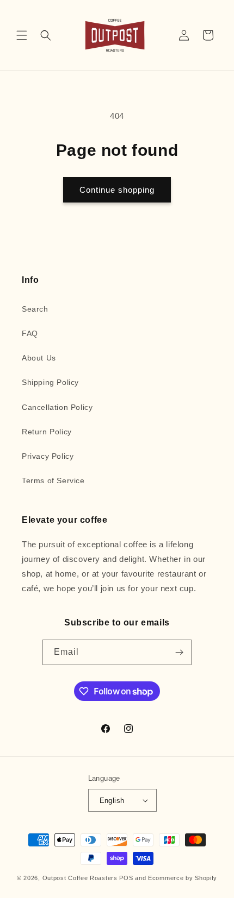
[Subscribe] (179, 652)
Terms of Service (53, 480)
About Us (39, 357)
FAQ (30, 333)
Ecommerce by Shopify (182, 878)
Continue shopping (117, 189)
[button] (22, 35)
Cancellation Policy (57, 407)
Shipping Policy (50, 382)
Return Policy (47, 431)
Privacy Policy (47, 456)
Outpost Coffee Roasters (80, 878)
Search (35, 309)
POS (126, 878)
